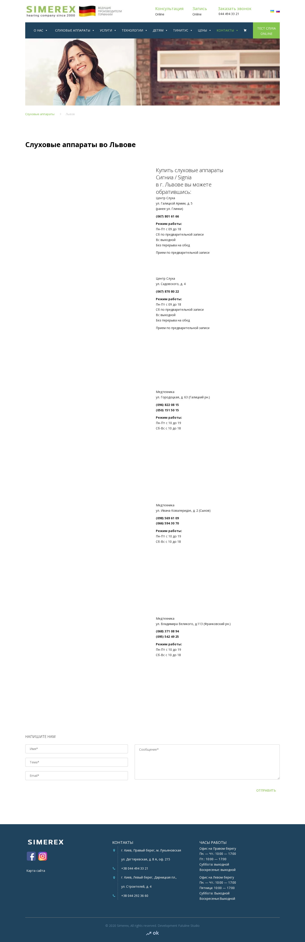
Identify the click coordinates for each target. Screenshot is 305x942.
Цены (202, 30)
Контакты (225, 30)
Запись (199, 8)
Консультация (169, 8)
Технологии (132, 30)
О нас (38, 30)
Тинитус (180, 30)
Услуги (106, 30)
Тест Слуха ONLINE (266, 28)
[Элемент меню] (244, 30)
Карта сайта (35, 870)
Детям (158, 30)
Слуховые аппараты (72, 30)
